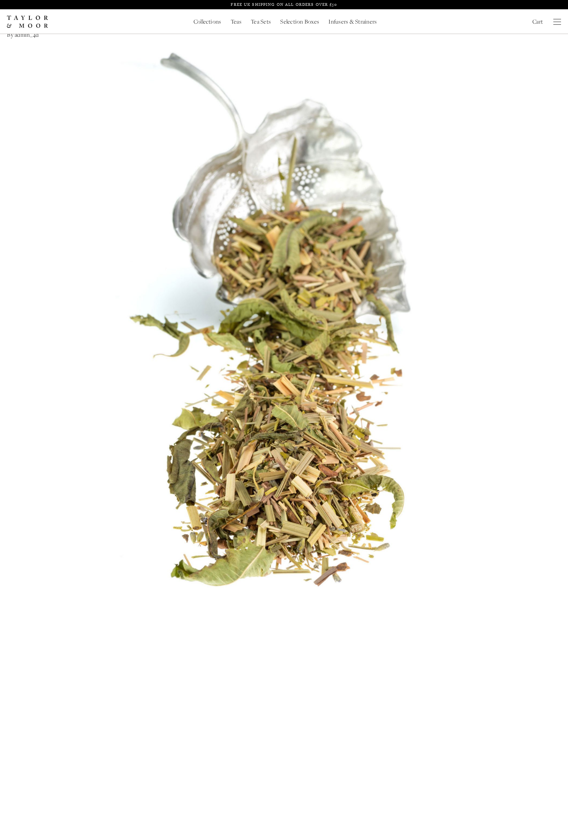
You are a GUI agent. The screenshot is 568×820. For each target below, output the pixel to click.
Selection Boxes (299, 21)
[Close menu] (557, 21)
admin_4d (27, 35)
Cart (537, 21)
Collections (207, 21)
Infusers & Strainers (352, 21)
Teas (236, 21)
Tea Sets (261, 21)
